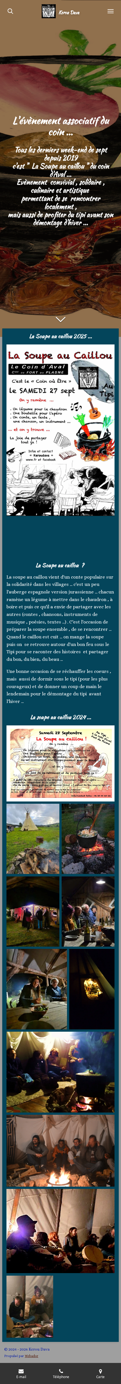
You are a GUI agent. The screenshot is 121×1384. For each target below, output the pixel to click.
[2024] (32, 911)
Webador (31, 1356)
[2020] (92, 989)
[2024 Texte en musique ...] (29, 1307)
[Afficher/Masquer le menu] (110, 11)
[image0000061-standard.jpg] (32, 839)
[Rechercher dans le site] (10, 11)
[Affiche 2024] (60, 763)
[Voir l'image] (88, 839)
